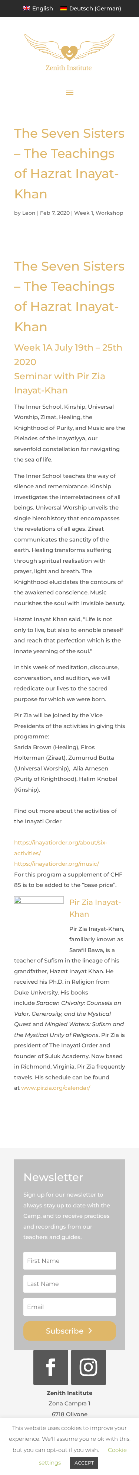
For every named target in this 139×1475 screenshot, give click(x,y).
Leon (29, 213)
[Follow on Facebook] (50, 1367)
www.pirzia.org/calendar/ (55, 1087)
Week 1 (83, 213)
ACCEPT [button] (84, 1463)
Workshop (109, 213)
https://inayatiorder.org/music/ (56, 863)
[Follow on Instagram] (88, 1367)
